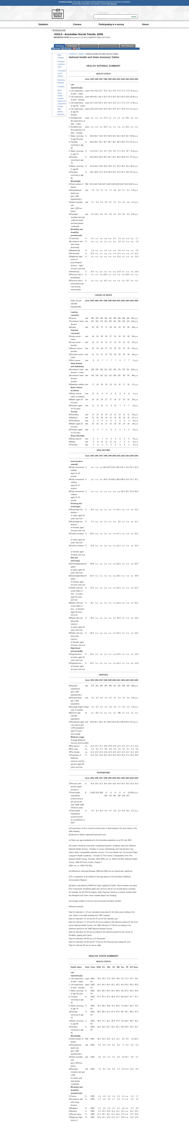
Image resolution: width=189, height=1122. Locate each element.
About (145, 24)
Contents (61, 87)
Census (77, 24)
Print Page (67, 48)
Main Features (61, 56)
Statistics (43, 24)
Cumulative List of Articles (62, 73)
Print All (77, 48)
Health (80, 54)
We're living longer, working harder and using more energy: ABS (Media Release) (62, 102)
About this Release (61, 81)
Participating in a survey (111, 24)
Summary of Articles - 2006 (62, 64)
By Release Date (59, 30)
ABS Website (112, 4)
